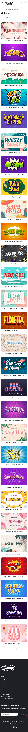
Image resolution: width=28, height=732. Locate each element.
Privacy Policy (5, 694)
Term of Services (6, 696)
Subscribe (22, 714)
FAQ (2, 684)
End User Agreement (7, 698)
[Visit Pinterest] (16, 727)
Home (2, 9)
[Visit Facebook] (11, 727)
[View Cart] (21, 3)
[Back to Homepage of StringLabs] (12, 3)
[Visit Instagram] (14, 727)
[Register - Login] (25, 3)
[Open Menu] (2, 3)
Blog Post (3, 680)
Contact (3, 682)
